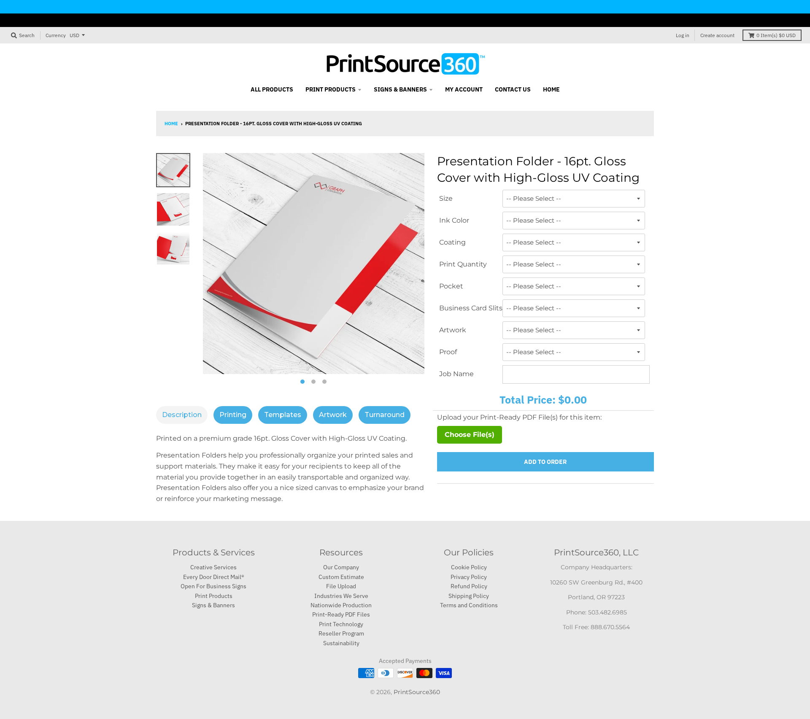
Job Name (456, 374)
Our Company (341, 567)
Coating (452, 242)
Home (171, 124)
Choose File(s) (469, 435)
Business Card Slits (470, 308)
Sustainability (341, 643)
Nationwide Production (341, 605)
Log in (682, 35)
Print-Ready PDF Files (341, 614)
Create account (717, 35)
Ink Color (454, 220)
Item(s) (776, 35)
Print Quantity (463, 264)
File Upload (341, 586)
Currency (56, 35)
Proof (448, 352)
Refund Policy (469, 586)
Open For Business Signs (213, 586)
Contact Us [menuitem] (513, 89)
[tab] (182, 415)
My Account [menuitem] (464, 89)
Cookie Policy (469, 567)
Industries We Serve (341, 596)
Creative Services (213, 567)
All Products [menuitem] (272, 89)
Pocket (451, 286)
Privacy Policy (469, 577)
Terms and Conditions (469, 605)
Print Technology (341, 624)
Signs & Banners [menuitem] (400, 89)
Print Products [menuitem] (330, 89)
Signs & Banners (213, 605)
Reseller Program (341, 633)
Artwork (452, 330)
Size (446, 198)
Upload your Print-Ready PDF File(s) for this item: (519, 417)
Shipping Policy (468, 596)
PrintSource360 (417, 692)
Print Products (213, 596)
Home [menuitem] (551, 89)
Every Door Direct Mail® (213, 577)
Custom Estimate (341, 577)
